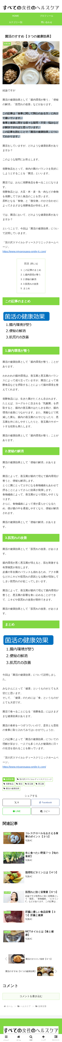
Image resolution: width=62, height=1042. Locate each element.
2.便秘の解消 (29, 279)
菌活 (20, 784)
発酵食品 (10, 784)
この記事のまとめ (32, 270)
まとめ (26, 288)
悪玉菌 (41, 784)
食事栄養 (10, 779)
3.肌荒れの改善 (30, 284)
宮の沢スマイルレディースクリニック (35, 779)
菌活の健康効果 (12, 788)
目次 (26, 263)
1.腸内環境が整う (32, 274)
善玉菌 (30, 784)
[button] (45, 811)
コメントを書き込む (31, 996)
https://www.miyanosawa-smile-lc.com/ (24, 251)
